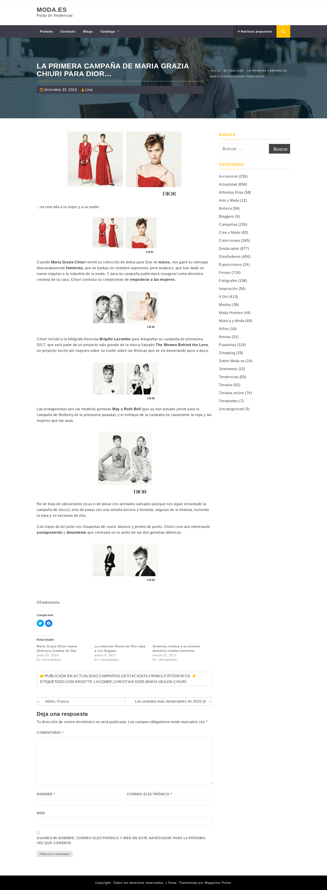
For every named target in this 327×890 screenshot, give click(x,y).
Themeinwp (188, 882)
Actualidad (85, 676)
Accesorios (228, 176)
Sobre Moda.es (232, 361)
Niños (224, 329)
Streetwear (228, 369)
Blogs (88, 31)
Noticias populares (256, 31)
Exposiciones (230, 265)
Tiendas (225, 385)
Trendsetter (228, 401)
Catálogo (108, 31)
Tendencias (228, 377)
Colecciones (229, 240)
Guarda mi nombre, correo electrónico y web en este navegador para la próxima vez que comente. (121, 840)
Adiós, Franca (57, 701)
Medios (225, 305)
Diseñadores (230, 256)
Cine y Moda (229, 232)
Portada (46, 31)
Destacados (134, 676)
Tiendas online (231, 393)
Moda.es (52, 9)
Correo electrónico (149, 794)
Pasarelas (227, 345)
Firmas (156, 676)
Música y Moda (231, 321)
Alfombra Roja (231, 192)
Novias (225, 337)
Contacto (68, 31)
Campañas (109, 676)
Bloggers (226, 216)
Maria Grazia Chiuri (165, 682)
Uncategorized (231, 409)
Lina (89, 90)
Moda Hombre (231, 313)
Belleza (225, 208)
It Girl (223, 297)
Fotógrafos (177, 676)
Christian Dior (128, 682)
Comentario (50, 732)
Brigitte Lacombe (93, 682)
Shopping (227, 353)
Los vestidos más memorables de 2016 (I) (170, 701)
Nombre (46, 794)
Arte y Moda (229, 200)
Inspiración (228, 289)
